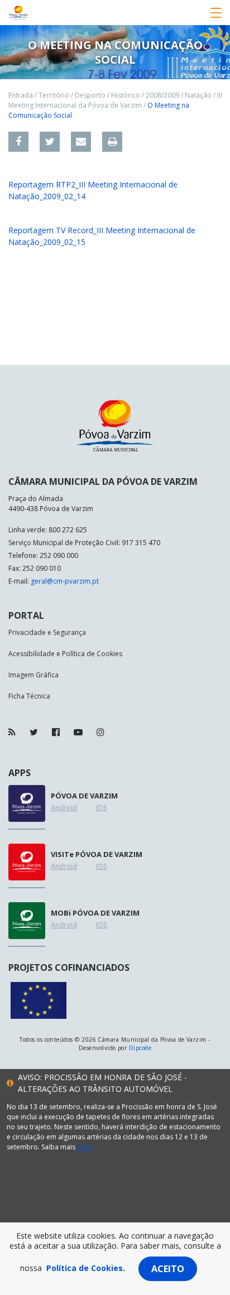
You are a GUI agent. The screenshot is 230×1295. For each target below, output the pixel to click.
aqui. (85, 1147)
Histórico (125, 95)
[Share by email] (81, 142)
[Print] (112, 142)
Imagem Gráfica (33, 675)
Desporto (90, 95)
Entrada (20, 95)
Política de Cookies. (85, 1268)
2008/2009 (162, 95)
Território (54, 95)
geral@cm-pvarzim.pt (65, 581)
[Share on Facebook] (18, 142)
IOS (101, 807)
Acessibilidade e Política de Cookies (65, 653)
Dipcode (140, 1048)
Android (64, 807)
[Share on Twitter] (50, 142)
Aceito (167, 1269)
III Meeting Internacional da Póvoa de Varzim (115, 100)
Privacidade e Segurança (47, 632)
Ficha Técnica (29, 696)
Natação (198, 95)
